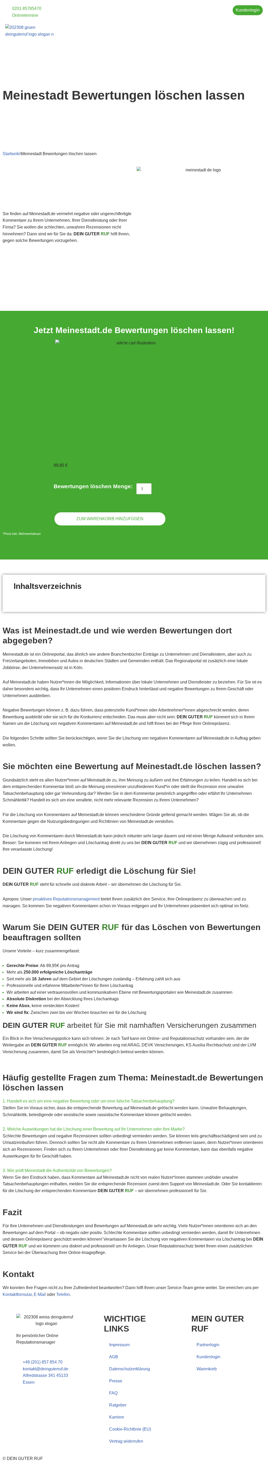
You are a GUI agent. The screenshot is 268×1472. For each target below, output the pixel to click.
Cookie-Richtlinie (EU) (130, 1429)
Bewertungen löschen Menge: (93, 486)
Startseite (11, 153)
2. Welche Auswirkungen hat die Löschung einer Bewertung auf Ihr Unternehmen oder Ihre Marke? (94, 1129)
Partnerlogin (208, 1345)
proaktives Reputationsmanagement (66, 899)
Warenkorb (207, 1369)
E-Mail (40, 1294)
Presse (115, 1381)
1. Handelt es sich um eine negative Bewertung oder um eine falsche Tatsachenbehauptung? (89, 1101)
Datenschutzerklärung (129, 1369)
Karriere (116, 1417)
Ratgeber (117, 1405)
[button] (259, 28)
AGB (113, 1357)
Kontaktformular (17, 1294)
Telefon (63, 1294)
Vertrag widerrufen (126, 1441)
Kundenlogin (208, 1357)
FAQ (113, 1393)
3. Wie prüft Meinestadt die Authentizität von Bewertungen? (57, 1170)
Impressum (119, 1345)
